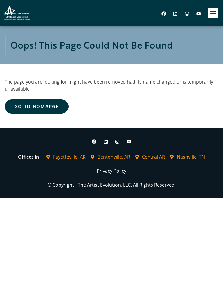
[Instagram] (187, 13)
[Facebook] (163, 13)
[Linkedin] (175, 13)
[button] (213, 13)
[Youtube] (198, 13)
